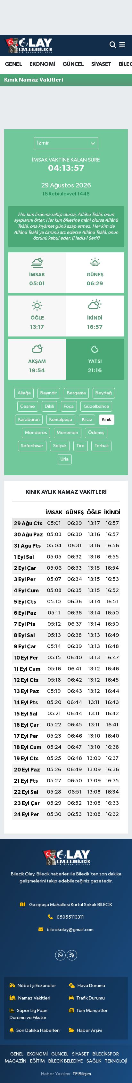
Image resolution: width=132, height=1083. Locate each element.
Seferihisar (32, 445)
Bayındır (48, 393)
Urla (65, 459)
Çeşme (27, 406)
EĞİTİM (37, 1061)
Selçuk (60, 445)
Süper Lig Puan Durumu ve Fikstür (29, 1014)
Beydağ (103, 393)
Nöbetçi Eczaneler (37, 985)
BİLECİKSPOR (106, 1054)
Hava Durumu (91, 985)
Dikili (49, 406)
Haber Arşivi (89, 1030)
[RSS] (72, 955)
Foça (69, 406)
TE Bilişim (81, 1073)
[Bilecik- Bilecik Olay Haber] (28, 45)
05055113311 (70, 917)
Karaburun (29, 419)
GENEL (13, 64)
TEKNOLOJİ (116, 1061)
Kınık (106, 419)
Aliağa (24, 393)
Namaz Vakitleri (34, 998)
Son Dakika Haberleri (38, 1030)
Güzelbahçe (96, 406)
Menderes (36, 432)
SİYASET (101, 64)
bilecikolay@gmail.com (70, 929)
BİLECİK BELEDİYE (65, 1061)
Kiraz (87, 419)
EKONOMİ (42, 64)
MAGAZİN (15, 1061)
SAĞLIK (94, 1061)
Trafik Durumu (90, 998)
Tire (80, 445)
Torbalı (102, 445)
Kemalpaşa (60, 419)
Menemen (67, 432)
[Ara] (113, 45)
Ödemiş (96, 432)
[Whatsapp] (60, 955)
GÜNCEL (73, 64)
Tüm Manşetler (92, 1010)
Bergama (76, 393)
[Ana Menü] (122, 45)
